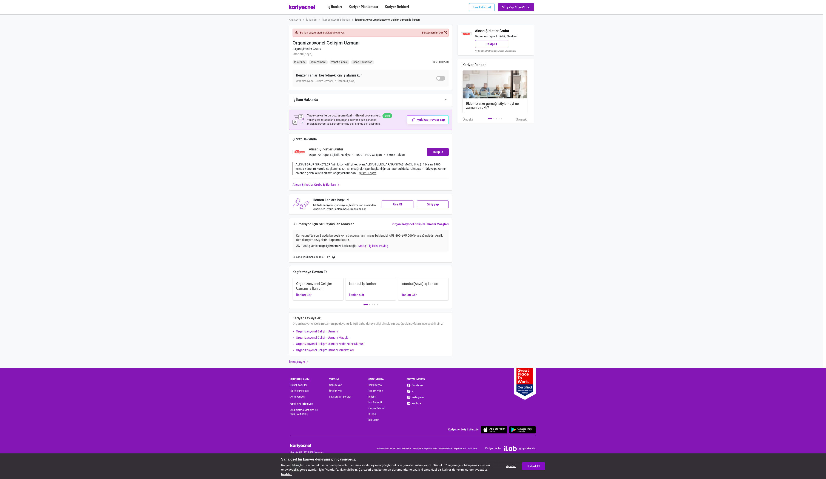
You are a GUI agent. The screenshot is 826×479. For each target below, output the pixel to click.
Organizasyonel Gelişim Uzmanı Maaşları (420, 224)
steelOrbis (472, 448)
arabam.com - (383, 448)
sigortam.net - (461, 448)
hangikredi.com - (430, 448)
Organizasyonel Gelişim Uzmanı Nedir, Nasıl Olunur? (330, 344)
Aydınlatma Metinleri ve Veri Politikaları (304, 412)
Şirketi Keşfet (367, 173)
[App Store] (494, 429)
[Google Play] (522, 429)
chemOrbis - (396, 448)
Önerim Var (335, 390)
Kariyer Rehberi (376, 408)
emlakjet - (417, 448)
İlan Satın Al (375, 402)
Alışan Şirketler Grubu (307, 49)
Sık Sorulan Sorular (340, 396)
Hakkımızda (375, 385)
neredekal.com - (446, 448)
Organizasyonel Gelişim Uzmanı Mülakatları (325, 350)
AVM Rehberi (297, 396)
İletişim (372, 396)
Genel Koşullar (298, 385)
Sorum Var (335, 385)
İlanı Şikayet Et (298, 362)
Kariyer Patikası (299, 390)
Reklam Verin (375, 390)
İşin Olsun (373, 419)
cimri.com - (407, 448)
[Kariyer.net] (307, 445)
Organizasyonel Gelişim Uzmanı (317, 331)
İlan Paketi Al (482, 7)
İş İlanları (334, 7)
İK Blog (372, 414)
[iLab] (510, 448)
